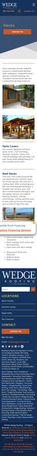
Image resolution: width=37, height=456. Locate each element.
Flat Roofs (5, 394)
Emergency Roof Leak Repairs (13, 381)
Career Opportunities (24, 417)
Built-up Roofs (28, 392)
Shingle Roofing (15, 385)
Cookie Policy (29, 432)
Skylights (19, 383)
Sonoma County (9, 307)
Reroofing (17, 376)
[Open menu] (34, 4)
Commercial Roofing (21, 374)
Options (25, 230)
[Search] (33, 289)
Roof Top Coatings (24, 378)
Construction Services (10, 415)
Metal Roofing (25, 388)
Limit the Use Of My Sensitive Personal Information (18, 450)
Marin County (8, 301)
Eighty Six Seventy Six (23, 438)
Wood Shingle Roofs (9, 406)
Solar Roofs (13, 388)
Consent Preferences (23, 446)
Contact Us (29, 11)
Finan (11, 230)
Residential (6, 374)
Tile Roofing (22, 390)
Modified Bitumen (17, 394)
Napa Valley (7, 313)
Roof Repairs (27, 376)
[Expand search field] (19, 11)
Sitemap (5, 419)
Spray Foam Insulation (11, 397)
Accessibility (28, 430)
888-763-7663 (8, 11)
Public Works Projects (18, 413)
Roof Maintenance (9, 378)
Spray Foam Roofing (25, 403)
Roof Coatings (7, 372)
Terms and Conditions (12, 432)
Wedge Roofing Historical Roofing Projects (17, 398)
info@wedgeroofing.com (18, 342)
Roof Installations (21, 372)
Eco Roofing (30, 394)
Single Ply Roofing (14, 392)
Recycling (11, 417)
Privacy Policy (15, 430)
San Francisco (8, 319)
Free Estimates (21, 410)
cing (17, 230)
